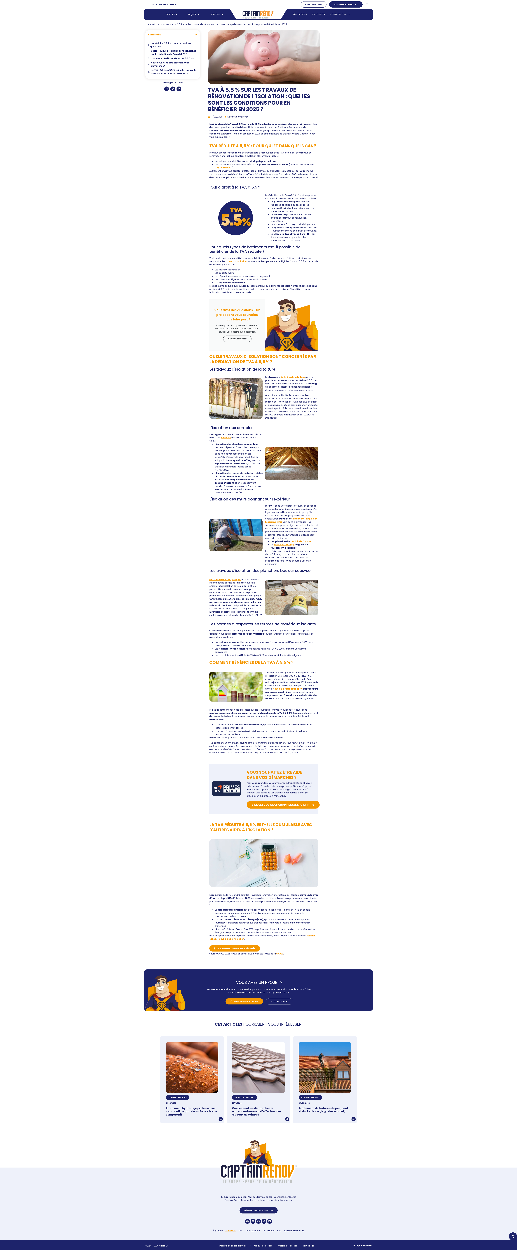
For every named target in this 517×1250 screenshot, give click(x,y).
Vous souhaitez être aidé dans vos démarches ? (170, 64)
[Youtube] (247, 1221)
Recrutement (253, 1230)
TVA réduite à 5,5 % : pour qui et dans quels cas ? (170, 45)
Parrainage (269, 1230)
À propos (218, 1230)
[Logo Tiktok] (264, 1221)
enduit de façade (301, 541)
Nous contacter (237, 338)
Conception (362, 1245)
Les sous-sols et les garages (225, 579)
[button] (196, 34)
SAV (279, 1230)
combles (226, 437)
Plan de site (308, 1245)
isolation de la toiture (293, 377)
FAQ (241, 1230)
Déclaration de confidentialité (233, 1245)
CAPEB (279, 953)
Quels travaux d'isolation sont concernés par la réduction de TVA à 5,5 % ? (173, 52)
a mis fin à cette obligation (287, 688)
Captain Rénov (223, 167)
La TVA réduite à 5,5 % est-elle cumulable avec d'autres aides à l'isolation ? (173, 72)
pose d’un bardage (283, 544)
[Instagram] (258, 1221)
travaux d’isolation (236, 261)
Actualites (230, 1230)
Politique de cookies (263, 1245)
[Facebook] (253, 1221)
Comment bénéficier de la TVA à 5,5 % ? (172, 58)
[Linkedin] (269, 1221)
